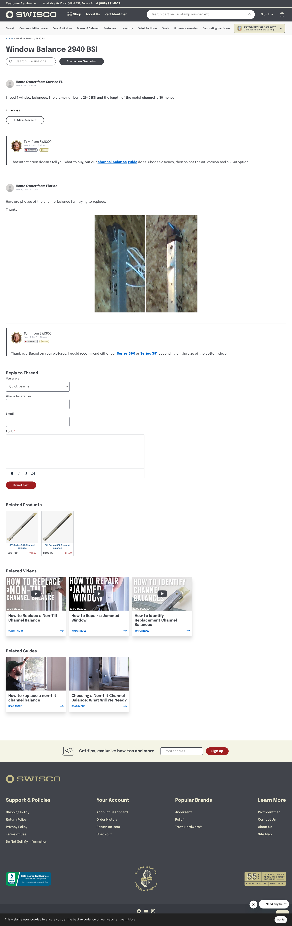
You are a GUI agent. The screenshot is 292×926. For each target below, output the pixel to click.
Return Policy (16, 819)
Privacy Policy (16, 827)
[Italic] (18, 473)
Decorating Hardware (216, 28)
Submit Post (21, 485)
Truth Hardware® (188, 827)
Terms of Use (16, 834)
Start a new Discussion (81, 61)
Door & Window (62, 28)
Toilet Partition (147, 28)
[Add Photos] (32, 473)
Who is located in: (19, 396)
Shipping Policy (17, 812)
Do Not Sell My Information (26, 841)
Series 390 (126, 353)
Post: (9, 431)
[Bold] (12, 473)
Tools (165, 28)
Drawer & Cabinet (88, 28)
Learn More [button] (127, 919)
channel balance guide (117, 162)
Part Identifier (269, 812)
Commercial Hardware (33, 28)
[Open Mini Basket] (282, 14)
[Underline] (25, 473)
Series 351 (149, 353)
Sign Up (217, 751)
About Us (265, 827)
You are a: (13, 378)
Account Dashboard (112, 812)
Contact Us (267, 819)
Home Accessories (186, 28)
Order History (107, 819)
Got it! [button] (281, 919)
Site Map (265, 834)
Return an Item (108, 827)
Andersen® (183, 812)
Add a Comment (26, 120)
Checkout (104, 834)
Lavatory (127, 28)
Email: (10, 413)
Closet (10, 28)
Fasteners (110, 28)
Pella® (180, 819)
